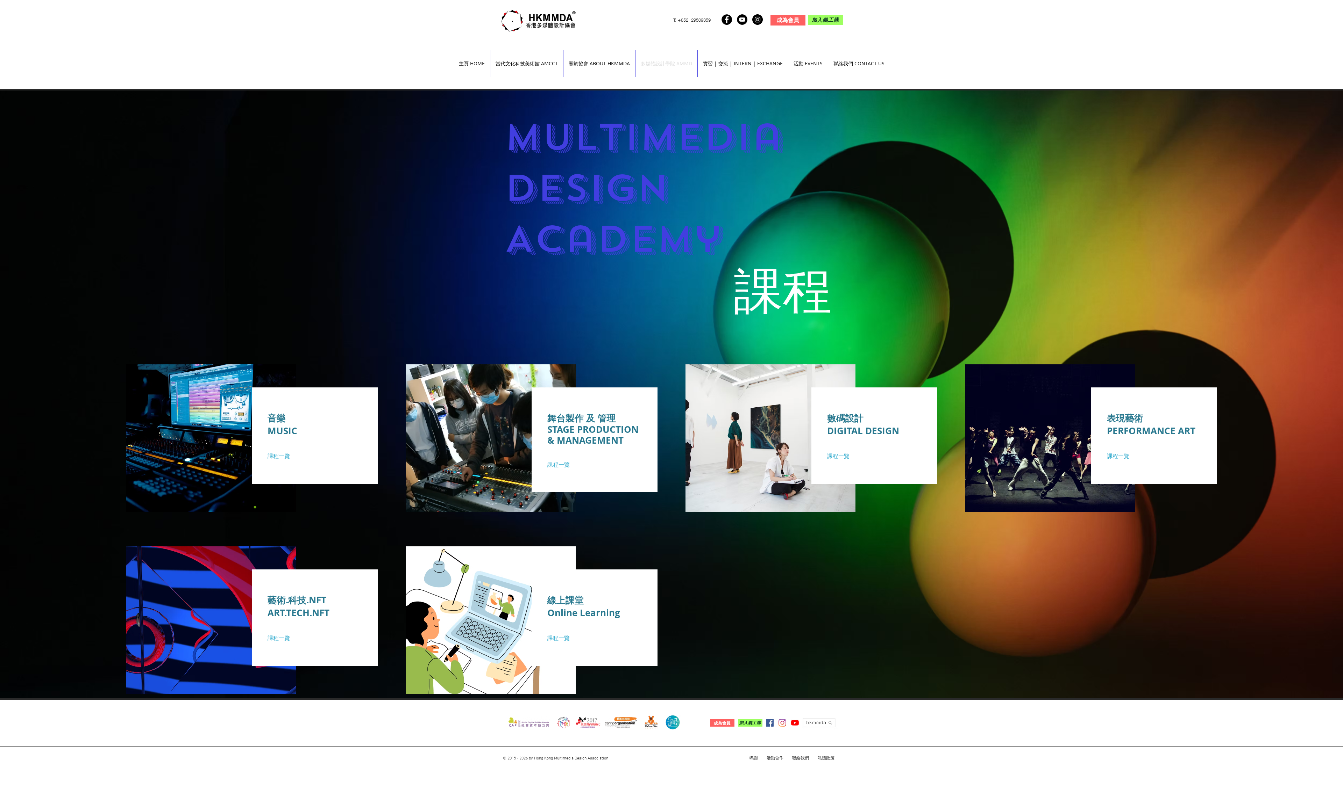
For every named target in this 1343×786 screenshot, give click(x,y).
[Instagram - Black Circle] (757, 19)
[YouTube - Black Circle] (742, 19)
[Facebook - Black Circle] (727, 19)
